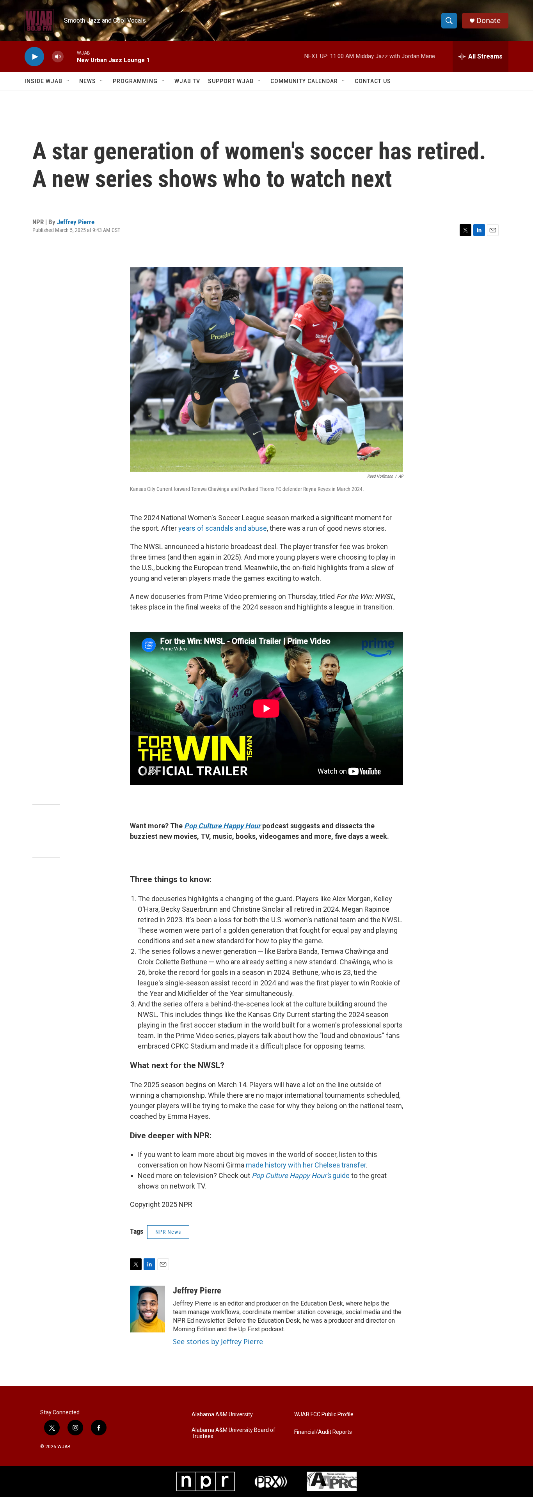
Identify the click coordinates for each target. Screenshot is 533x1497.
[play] (34, 56)
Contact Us (373, 81)
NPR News (168, 1232)
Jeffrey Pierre (75, 222)
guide (301, 1175)
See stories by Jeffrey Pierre (218, 1341)
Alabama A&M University (222, 1414)
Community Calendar (304, 81)
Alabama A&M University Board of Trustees (233, 1433)
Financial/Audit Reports (323, 1432)
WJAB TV (187, 81)
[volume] (57, 57)
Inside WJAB (43, 81)
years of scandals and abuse (222, 528)
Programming (135, 81)
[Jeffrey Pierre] (147, 1309)
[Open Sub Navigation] (68, 81)
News (87, 81)
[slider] (70, 56)
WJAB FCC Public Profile (324, 1414)
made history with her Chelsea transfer (306, 1165)
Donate (488, 20)
